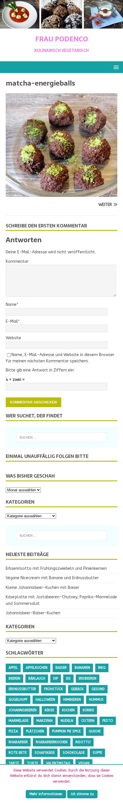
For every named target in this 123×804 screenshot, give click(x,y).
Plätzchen (35, 731)
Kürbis (88, 710)
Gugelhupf (18, 700)
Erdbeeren (87, 678)
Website (13, 338)
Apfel (13, 668)
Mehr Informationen (45, 794)
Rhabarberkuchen (52, 742)
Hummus (96, 700)
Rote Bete (18, 753)
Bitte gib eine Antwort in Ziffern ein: (40, 370)
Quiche (95, 731)
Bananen (82, 668)
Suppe (97, 753)
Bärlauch (36, 678)
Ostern (87, 721)
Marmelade (18, 721)
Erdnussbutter (22, 689)
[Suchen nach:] (61, 437)
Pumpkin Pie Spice (66, 731)
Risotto (83, 742)
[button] (115, 67)
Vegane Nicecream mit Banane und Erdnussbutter (52, 577)
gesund (98, 689)
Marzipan (44, 721)
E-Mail (12, 321)
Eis (68, 678)
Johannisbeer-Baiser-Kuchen (33, 613)
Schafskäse (45, 753)
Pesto (107, 721)
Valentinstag (58, 763)
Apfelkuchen (36, 668)
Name (11, 304)
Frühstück (53, 689)
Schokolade (74, 753)
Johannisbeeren (23, 710)
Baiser (61, 668)
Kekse (49, 710)
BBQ (102, 668)
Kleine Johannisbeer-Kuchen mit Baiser (42, 587)
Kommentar (17, 261)
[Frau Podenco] (61, 25)
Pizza (13, 731)
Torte (32, 763)
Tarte (14, 763)
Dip (55, 678)
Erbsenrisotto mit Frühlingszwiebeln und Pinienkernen (56, 568)
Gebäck (77, 689)
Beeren (14, 678)
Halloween (45, 700)
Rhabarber (18, 742)
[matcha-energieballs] (61, 193)
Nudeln (67, 721)
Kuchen (68, 710)
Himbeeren (72, 700)
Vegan (84, 763)
